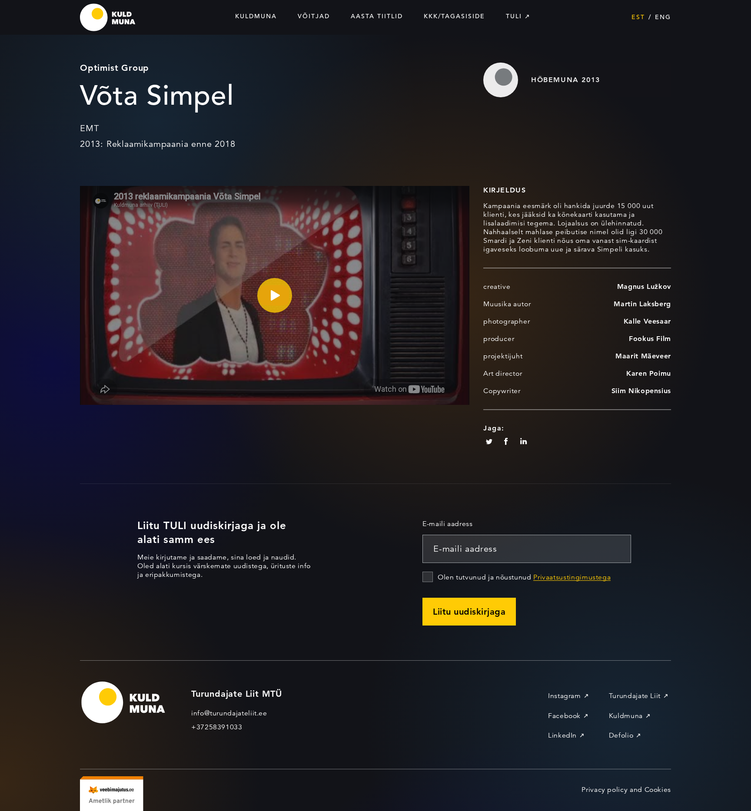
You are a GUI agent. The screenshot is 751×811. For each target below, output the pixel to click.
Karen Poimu (648, 373)
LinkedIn (562, 735)
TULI (514, 16)
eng (663, 17)
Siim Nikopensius (641, 391)
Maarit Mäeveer (643, 356)
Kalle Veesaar (647, 321)
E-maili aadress (447, 524)
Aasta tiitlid (377, 16)
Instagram (564, 696)
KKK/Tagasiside (454, 16)
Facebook (564, 716)
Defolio (621, 735)
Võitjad (314, 16)
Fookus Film (650, 338)
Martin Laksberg (642, 304)
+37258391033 (217, 727)
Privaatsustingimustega (572, 577)
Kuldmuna (256, 16)
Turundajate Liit (635, 696)
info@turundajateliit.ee (229, 713)
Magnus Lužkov (644, 286)
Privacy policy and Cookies (626, 789)
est (638, 17)
